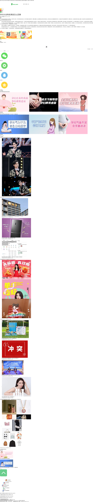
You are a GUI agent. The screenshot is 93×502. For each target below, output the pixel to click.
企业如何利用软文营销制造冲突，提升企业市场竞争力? (10, 358)
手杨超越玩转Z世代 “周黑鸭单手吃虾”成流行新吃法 (7, 259)
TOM (1, 319)
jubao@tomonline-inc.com (25, 501)
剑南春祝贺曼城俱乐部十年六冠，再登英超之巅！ (9, 338)
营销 (17, 0)
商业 (21, 0)
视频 (22, 0)
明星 (8, 0)
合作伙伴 (7, 499)
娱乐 (5, 0)
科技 (33, 0)
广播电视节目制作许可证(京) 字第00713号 (6, 494)
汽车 (30, 0)
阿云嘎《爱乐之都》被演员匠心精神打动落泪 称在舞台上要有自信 (10, 137)
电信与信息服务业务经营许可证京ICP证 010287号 (7, 493)
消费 (28, 0)
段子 (27, 0)
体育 (7, 0)
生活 (14, 0)
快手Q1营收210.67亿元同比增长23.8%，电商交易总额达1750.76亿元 (12, 216)
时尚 (10, 0)
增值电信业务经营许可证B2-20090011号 (6, 497)
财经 (24, 0)
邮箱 (19, 0)
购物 (31, 0)
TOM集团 (1, 499)
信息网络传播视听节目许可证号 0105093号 (6, 496)
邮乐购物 (4, 499)
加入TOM (13, 499)
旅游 (13, 0)
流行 (3, 0)
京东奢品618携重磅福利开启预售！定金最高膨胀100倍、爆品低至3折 (10, 399)
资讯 (2, 0)
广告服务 (10, 499)
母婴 (16, 0)
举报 (0, 41)
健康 (25, 0)
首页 (0, 0)
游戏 (11, 0)
